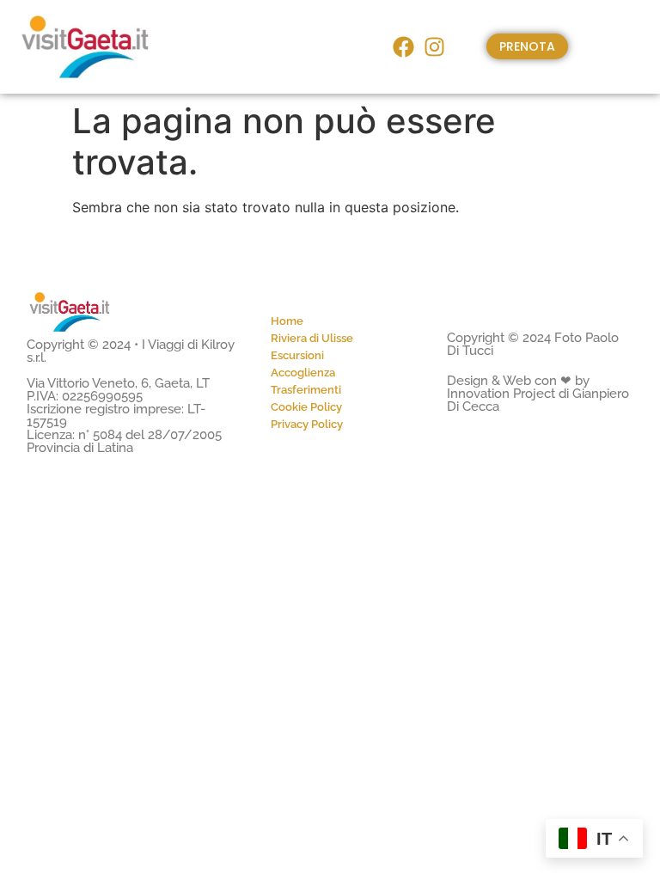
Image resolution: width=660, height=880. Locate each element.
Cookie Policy (306, 406)
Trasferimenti (306, 389)
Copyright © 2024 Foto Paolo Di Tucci (533, 344)
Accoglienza (303, 372)
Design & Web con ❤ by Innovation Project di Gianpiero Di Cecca (538, 393)
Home (287, 321)
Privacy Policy (307, 424)
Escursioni (297, 355)
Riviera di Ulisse (312, 338)
